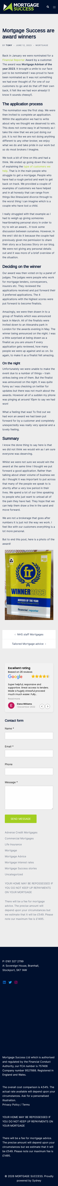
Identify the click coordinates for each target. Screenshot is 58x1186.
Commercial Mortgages (19, 838)
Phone (8, 764)
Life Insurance (13, 844)
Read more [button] (14, 698)
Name (9, 728)
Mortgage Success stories (21, 868)
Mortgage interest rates (19, 862)
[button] (47, 706)
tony (9, 45)
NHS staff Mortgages (30, 634)
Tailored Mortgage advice (28, 643)
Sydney (36, 1180)
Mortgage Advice (15, 856)
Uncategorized (14, 874)
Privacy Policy (11, 1104)
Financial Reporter (13, 60)
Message (11, 782)
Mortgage (42, 45)
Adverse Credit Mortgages (21, 832)
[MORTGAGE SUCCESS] (22, 6)
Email (9, 746)
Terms (26, 1104)
